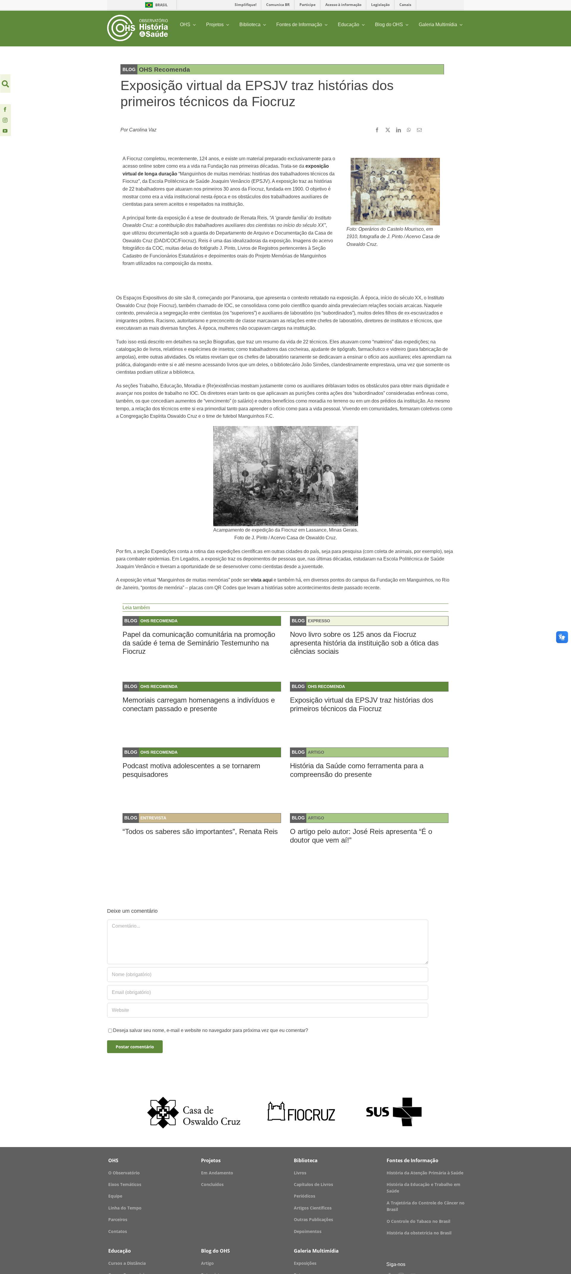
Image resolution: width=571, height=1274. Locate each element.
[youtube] (5, 130)
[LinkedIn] (398, 130)
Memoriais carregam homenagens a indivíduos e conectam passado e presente (199, 704)
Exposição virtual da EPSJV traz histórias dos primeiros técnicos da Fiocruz (361, 704)
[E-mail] (419, 130)
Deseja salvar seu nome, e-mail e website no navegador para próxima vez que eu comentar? (210, 1030)
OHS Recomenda (159, 620)
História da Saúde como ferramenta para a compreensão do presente (356, 770)
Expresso (319, 620)
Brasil (155, 4)
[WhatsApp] (409, 130)
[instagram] (5, 120)
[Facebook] (377, 130)
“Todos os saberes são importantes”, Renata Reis (200, 831)
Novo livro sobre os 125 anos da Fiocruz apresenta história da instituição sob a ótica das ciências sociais (364, 643)
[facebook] (5, 109)
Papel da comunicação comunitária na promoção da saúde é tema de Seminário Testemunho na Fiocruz (199, 643)
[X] (387, 130)
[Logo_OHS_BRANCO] (137, 16)
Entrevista (153, 818)
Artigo (316, 752)
